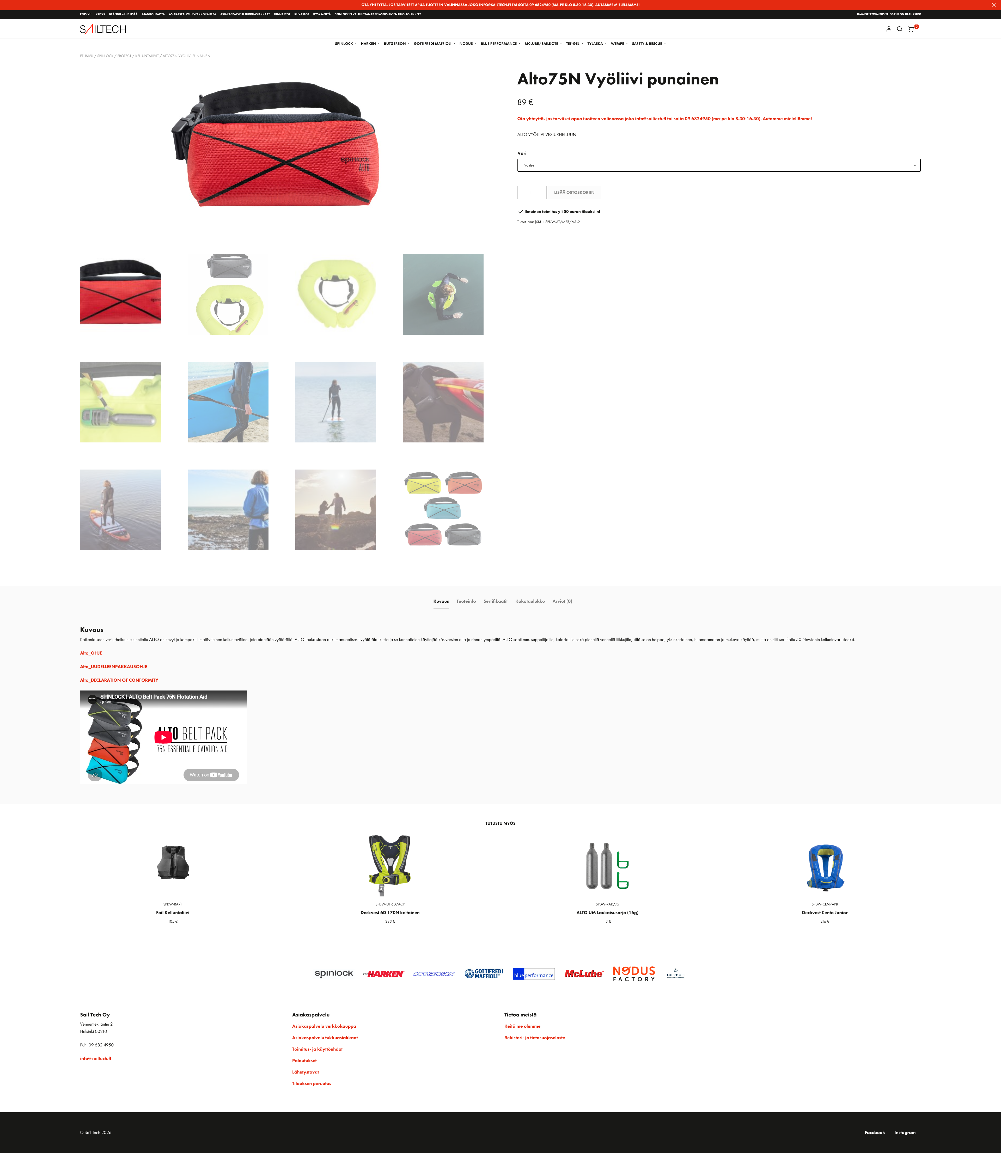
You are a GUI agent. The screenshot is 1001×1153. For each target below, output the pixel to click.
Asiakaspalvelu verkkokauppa (192, 14)
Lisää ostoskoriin (574, 192)
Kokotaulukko (530, 601)
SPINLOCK (105, 56)
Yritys (100, 14)
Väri (522, 153)
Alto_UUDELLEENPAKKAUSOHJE (113, 667)
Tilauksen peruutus (311, 1084)
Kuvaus (441, 601)
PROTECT (124, 56)
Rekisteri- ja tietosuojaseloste (534, 1038)
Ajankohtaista (153, 14)
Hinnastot (282, 14)
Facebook (875, 1133)
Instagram (904, 1133)
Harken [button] (369, 43)
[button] (899, 29)
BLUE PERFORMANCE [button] (499, 43)
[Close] (993, 5)
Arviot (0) (562, 601)
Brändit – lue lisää (123, 14)
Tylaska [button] (596, 43)
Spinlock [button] (344, 43)
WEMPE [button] (618, 43)
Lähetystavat (305, 1072)
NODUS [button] (467, 43)
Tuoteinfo (466, 601)
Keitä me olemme (522, 1026)
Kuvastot (301, 14)
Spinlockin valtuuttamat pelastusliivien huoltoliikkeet (378, 14)
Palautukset (304, 1061)
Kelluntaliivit (147, 56)
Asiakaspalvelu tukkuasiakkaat (245, 14)
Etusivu (85, 14)
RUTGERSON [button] (395, 43)
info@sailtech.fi (95, 1059)
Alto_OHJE (91, 653)
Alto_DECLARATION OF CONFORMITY (119, 680)
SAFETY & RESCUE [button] (647, 43)
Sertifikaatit (496, 601)
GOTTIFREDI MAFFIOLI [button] (433, 43)
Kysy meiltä (322, 14)
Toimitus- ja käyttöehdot (317, 1049)
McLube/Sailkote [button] (542, 43)
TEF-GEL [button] (573, 43)
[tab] (441, 601)
